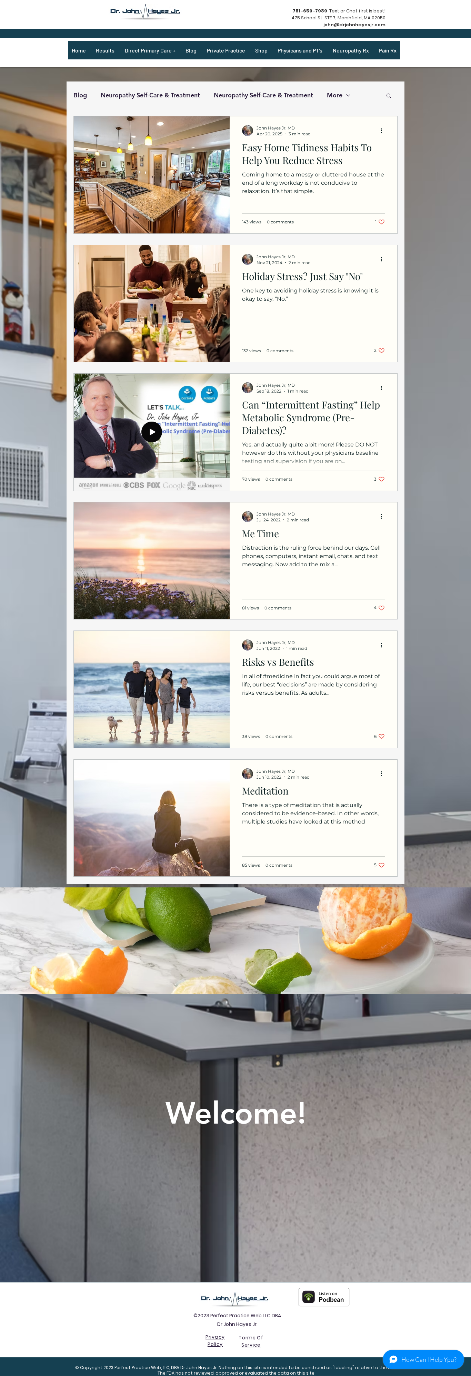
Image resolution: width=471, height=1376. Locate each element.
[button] (388, 96)
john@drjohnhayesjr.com (354, 24)
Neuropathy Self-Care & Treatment (150, 95)
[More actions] (384, 130)
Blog (80, 95)
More (334, 95)
